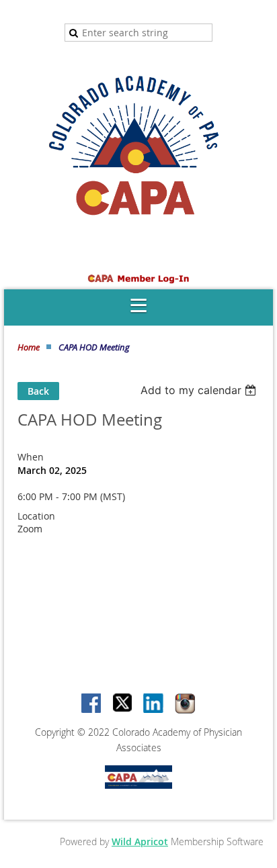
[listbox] (200, 390)
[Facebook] (92, 704)
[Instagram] (185, 704)
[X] (123, 704)
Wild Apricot (140, 841)
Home (28, 347)
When (30, 456)
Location (36, 516)
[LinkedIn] (154, 704)
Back (38, 391)
